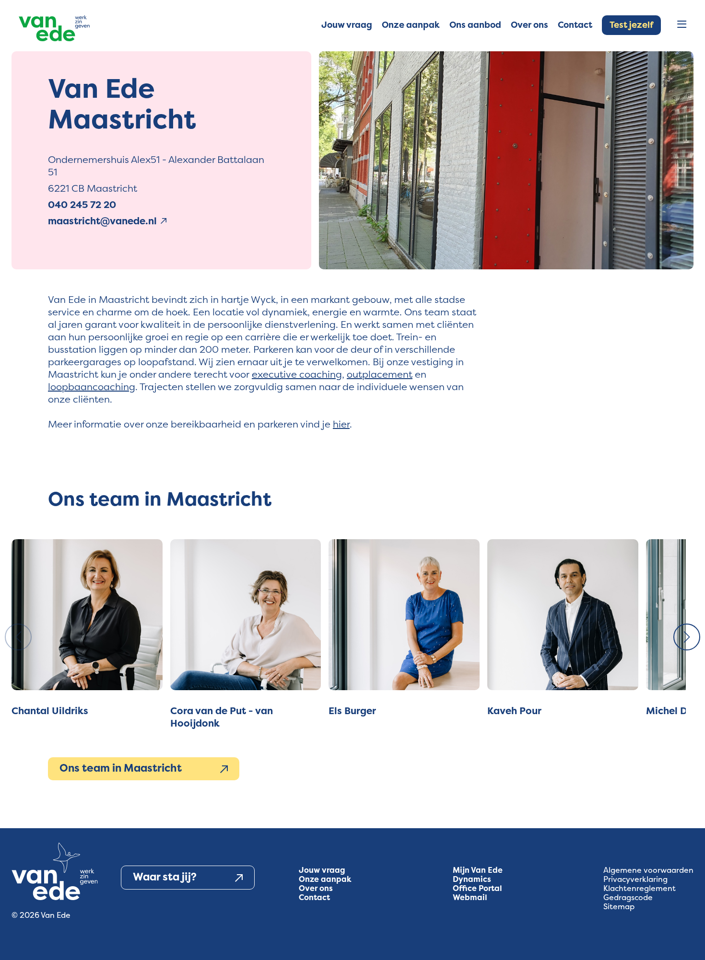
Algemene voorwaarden (648, 870)
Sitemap (618, 907)
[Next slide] (686, 637)
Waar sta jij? (165, 877)
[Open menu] (681, 25)
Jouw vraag (322, 870)
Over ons (316, 888)
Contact (314, 897)
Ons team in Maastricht (120, 768)
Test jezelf (631, 25)
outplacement (379, 374)
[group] (87, 634)
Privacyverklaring (635, 879)
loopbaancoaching (91, 387)
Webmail (470, 897)
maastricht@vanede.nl (102, 221)
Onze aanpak (325, 879)
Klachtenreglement (639, 888)
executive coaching (297, 374)
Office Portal (477, 888)
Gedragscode (628, 897)
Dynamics (472, 879)
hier (341, 424)
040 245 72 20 (82, 204)
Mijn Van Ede (478, 870)
